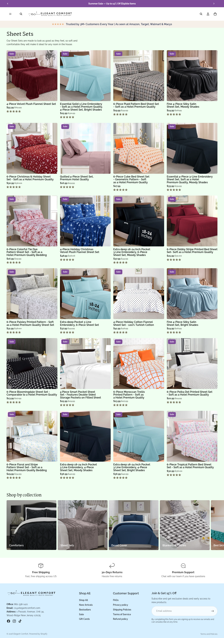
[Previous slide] (7, 3)
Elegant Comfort (20, 634)
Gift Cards (84, 619)
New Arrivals (86, 605)
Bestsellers (85, 609)
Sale (81, 614)
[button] (14, 111)
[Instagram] (14, 621)
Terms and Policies (208, 634)
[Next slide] (213, 3)
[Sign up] (212, 611)
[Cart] (215, 14)
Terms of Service (122, 614)
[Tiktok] (20, 621)
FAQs (116, 600)
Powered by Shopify (38, 634)
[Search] (21, 14)
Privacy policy (120, 605)
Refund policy (120, 619)
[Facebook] (8, 621)
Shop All (83, 600)
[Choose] (52, 96)
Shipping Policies (122, 609)
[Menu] (10, 14)
